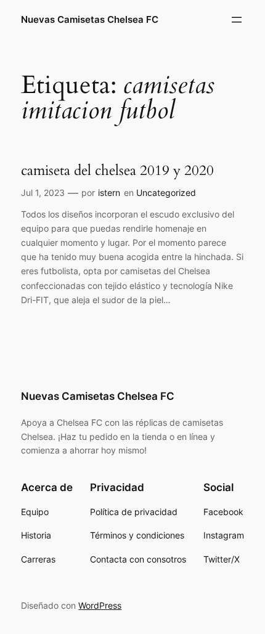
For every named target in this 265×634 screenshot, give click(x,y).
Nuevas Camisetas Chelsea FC (89, 19)
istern (109, 192)
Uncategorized (166, 192)
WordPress (99, 605)
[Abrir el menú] (236, 19)
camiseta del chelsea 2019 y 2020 (117, 170)
